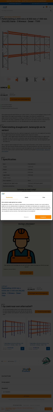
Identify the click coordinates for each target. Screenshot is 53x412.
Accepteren (43, 217)
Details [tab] (26, 197)
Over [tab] (44, 197)
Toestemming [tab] (9, 197)
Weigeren (26, 217)
